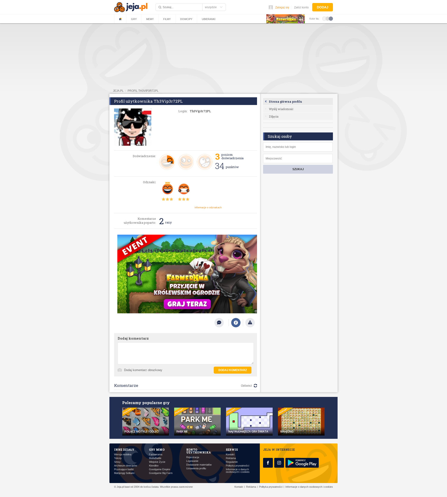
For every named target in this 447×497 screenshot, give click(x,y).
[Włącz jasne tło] (324, 18)
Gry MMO (157, 449)
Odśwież (246, 385)
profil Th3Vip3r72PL (143, 90)
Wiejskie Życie (157, 462)
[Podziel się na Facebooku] (236, 322)
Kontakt (230, 454)
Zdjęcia (273, 116)
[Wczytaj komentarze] (221, 322)
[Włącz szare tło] (327, 18)
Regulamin (232, 462)
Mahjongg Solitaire (124, 473)
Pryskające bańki (124, 469)
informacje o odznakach (208, 207)
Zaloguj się (282, 7)
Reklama (231, 458)
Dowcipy (186, 19)
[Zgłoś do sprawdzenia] (250, 322)
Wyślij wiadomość (281, 109)
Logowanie (192, 461)
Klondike (154, 465)
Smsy (117, 462)
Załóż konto (301, 7)
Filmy (167, 19)
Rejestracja (192, 457)
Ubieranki (208, 19)
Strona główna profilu (285, 101)
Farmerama (155, 454)
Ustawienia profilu (196, 468)
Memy (150, 19)
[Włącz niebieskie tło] (331, 18)
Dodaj (322, 7)
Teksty (118, 458)
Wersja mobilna (122, 454)
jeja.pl (118, 90)
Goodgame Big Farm (161, 473)
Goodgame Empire (159, 469)
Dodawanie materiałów (199, 464)
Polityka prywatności (237, 465)
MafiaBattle (155, 458)
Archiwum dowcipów (125, 465)
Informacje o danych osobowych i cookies (238, 470)
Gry (134, 19)
